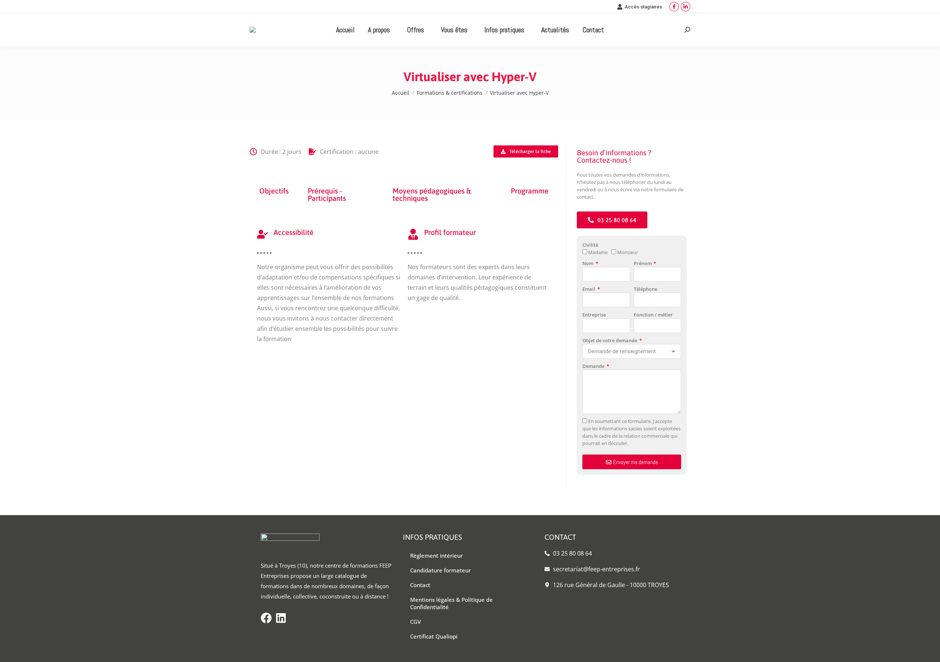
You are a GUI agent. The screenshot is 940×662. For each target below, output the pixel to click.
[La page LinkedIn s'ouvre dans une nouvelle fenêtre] (685, 6)
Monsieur (627, 252)
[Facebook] (266, 617)
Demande (593, 366)
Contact (420, 585)
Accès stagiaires (643, 7)
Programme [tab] (530, 191)
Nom (588, 263)
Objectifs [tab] (274, 191)
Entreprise (594, 314)
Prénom (643, 263)
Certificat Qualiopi (434, 636)
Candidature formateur (440, 570)
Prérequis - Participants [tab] (327, 194)
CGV (415, 621)
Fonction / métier (653, 314)
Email (589, 289)
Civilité (590, 245)
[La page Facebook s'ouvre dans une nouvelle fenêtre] (674, 6)
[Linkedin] (280, 617)
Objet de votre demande (610, 340)
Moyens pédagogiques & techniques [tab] (432, 194)
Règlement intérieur (436, 555)
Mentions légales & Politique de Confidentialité (451, 603)
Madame (598, 252)
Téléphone (645, 289)
